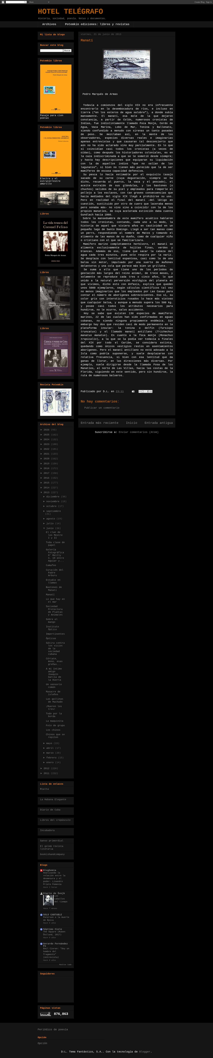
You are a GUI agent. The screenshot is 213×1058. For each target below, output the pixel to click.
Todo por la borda (54, 715)
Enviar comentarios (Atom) (139, 432)
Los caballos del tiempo (60, 899)
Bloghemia (49, 870)
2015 (47, 483)
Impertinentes (55, 634)
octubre (52, 506)
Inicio (131, 423)
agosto (51, 519)
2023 (47, 444)
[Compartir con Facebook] (148, 391)
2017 (47, 473)
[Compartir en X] (145, 391)
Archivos (49, 24)
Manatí (50, 594)
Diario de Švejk (54, 893)
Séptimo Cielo (52, 929)
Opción (42, 1043)
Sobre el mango (52, 620)
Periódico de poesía (53, 1029)
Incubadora (47, 830)
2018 (47, 468)
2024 (47, 439)
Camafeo (51, 565)
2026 (47, 430)
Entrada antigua (159, 423)
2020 (47, 458)
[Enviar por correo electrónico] (140, 391)
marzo (50, 753)
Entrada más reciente (99, 423)
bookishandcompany (52, 854)
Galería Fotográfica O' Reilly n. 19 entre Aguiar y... (55, 555)
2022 (47, 449)
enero (50, 762)
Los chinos (53, 730)
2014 (47, 487)
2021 (47, 454)
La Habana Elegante (53, 799)
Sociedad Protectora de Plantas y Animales (54, 610)
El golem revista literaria (51, 847)
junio (50, 528)
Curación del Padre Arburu (54, 573)
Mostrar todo (65, 965)
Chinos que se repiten (55, 736)
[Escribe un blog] (142, 391)
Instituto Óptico (52, 628)
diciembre (53, 496)
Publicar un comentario (101, 407)
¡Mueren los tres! (54, 708)
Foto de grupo (55, 725)
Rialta (44, 789)
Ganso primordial (51, 840)
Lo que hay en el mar (55, 600)
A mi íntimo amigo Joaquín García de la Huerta (54, 674)
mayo (50, 743)
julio (50, 523)
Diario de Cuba (50, 810)
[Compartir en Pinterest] (151, 391)
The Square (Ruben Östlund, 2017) (54, 933)
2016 (47, 478)
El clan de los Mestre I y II (54, 535)
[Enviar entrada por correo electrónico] (133, 391)
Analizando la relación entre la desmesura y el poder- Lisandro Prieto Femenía (54, 879)
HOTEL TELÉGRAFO (70, 12)
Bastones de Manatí (54, 588)
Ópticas (51, 638)
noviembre (53, 501)
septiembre (53, 511)
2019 (47, 463)
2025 (47, 435)
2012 (47, 768)
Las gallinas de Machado (54, 700)
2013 (47, 492)
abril (50, 748)
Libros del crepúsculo (55, 820)
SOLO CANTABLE (52, 914)
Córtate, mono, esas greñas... (54, 661)
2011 (47, 773)
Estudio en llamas (53, 581)
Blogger (144, 1051)
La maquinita (54, 721)
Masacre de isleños (53, 693)
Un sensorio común (54, 686)
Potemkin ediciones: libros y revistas (97, 24)
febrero (52, 758)
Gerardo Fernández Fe (55, 945)
